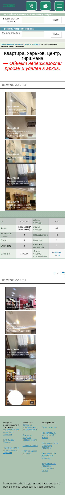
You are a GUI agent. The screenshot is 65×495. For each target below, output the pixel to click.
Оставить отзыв (30, 445)
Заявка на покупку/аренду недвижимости (30, 427)
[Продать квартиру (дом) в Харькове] (45, 6)
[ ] (54, 273)
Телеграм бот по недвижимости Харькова (11, 450)
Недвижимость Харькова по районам (49, 455)
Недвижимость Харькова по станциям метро (49, 467)
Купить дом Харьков (8, 441)
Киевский (56, 252)
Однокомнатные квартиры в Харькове (11, 432)
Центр (57, 255)
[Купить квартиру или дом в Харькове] (31, 6)
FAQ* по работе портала (30, 452)
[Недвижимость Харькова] (9, 6)
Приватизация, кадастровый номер (49, 435)
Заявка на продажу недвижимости (30, 437)
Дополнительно (49, 427)
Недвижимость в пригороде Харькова (50, 445)
